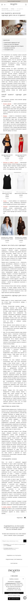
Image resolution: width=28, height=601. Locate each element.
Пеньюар (5, 206)
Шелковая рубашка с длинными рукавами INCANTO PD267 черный (21, 156)
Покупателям (5, 8)
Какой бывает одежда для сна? (12, 42)
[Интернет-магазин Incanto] (14, 5)
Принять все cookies (14, 593)
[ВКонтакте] (25, 517)
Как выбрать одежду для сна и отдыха (13, 46)
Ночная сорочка (7, 103)
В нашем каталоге (6, 506)
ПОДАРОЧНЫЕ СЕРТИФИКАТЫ (14, 559)
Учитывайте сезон (8, 49)
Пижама (5, 115)
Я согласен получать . (11, 549)
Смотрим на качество (9, 47)
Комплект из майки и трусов (10, 162)
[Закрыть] (23, 579)
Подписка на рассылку (14, 555)
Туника (4, 200)
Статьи (13, 8)
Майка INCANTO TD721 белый (21, 193)
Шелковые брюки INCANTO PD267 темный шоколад (7, 156)
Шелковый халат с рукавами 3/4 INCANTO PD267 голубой (7, 238)
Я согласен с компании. (14, 545)
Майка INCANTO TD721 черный (7, 194)
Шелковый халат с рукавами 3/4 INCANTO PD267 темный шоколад (21, 238)
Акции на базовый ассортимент (13, 1)
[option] (14, 1)
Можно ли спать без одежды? (11, 44)
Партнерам (14, 563)
